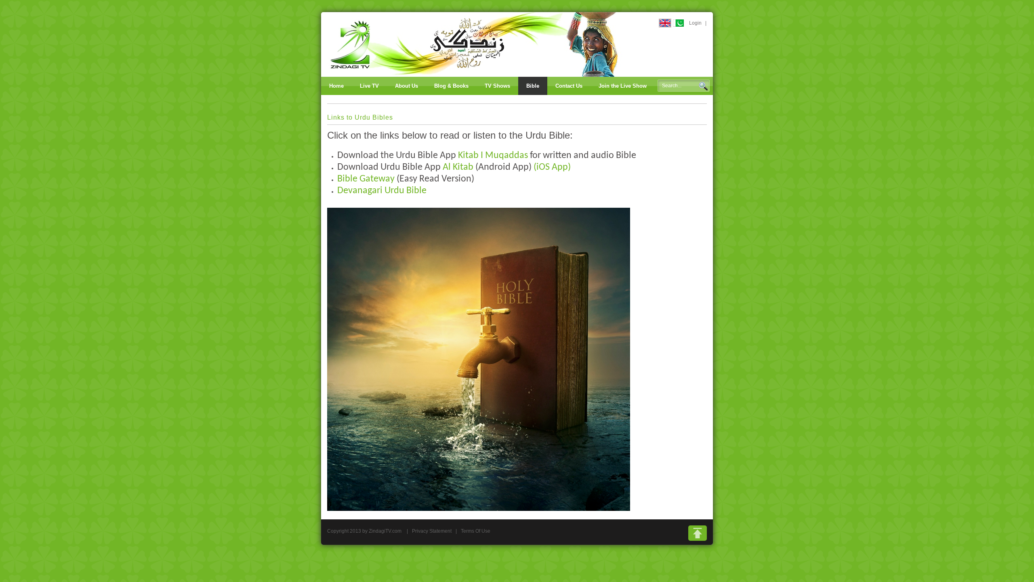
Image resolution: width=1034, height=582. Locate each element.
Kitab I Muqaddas (493, 155)
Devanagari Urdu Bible (382, 191)
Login (695, 23)
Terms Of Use (475, 531)
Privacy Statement (432, 531)
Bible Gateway (366, 179)
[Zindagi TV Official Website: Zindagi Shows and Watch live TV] (474, 44)
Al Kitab (458, 167)
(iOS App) (552, 167)
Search (703, 86)
